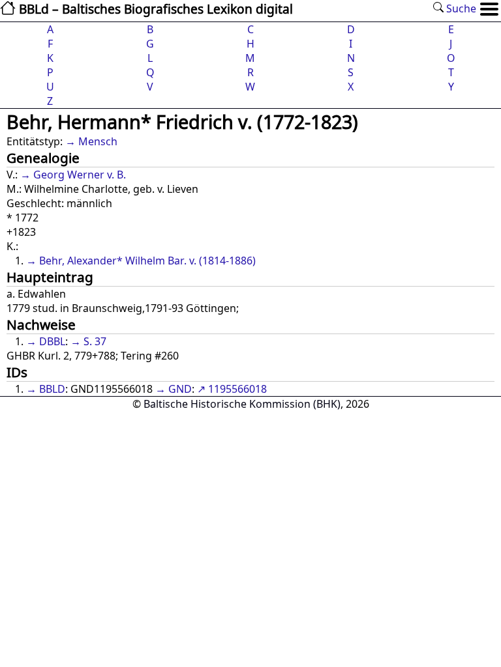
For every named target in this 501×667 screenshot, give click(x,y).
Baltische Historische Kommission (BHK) (242, 404)
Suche (460, 8)
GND (180, 389)
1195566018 (237, 389)
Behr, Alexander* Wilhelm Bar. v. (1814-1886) (147, 260)
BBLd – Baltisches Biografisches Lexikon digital (154, 9)
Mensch (97, 141)
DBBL (52, 341)
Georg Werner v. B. (79, 174)
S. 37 (95, 341)
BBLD (52, 389)
